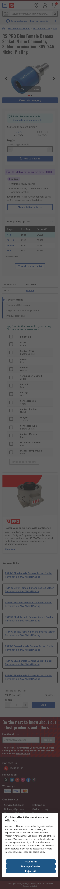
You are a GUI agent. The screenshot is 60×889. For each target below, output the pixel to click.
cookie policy (39, 851)
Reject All (30, 871)
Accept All (31, 861)
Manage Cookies (30, 866)
